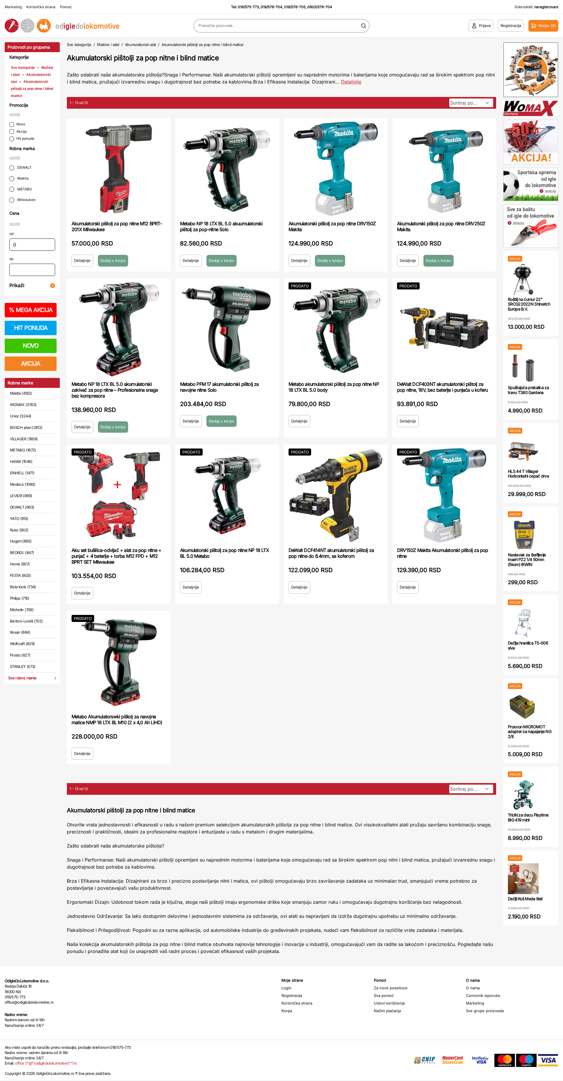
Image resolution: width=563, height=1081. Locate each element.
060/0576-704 (319, 7)
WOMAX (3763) (23, 404)
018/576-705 (295, 7)
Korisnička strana (40, 7)
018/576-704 (271, 7)
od (11, 233)
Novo (20, 124)
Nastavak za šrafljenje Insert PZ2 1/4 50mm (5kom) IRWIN (527, 559)
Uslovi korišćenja (389, 1003)
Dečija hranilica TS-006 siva (528, 645)
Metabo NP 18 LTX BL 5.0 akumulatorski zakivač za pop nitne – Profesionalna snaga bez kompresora (115, 390)
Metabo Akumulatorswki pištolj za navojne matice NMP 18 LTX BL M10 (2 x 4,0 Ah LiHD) (117, 719)
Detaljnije (351, 82)
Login (286, 987)
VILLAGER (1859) (24, 439)
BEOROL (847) (22, 552)
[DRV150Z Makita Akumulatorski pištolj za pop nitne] (444, 495)
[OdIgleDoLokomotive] (70, 26)
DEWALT (24, 167)
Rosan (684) (20, 632)
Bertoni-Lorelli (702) (26, 621)
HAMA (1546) (21, 461)
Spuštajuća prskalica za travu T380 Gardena (528, 390)
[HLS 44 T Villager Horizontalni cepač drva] (523, 451)
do (11, 259)
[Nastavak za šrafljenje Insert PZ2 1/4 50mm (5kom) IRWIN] (523, 534)
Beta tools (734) (23, 586)
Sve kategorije (23, 68)
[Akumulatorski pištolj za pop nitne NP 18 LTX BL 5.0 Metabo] (227, 495)
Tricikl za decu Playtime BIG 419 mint (528, 817)
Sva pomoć (384, 995)
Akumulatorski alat (140, 44)
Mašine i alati (108, 44)
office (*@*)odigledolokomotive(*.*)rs (46, 1063)
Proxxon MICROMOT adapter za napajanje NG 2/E (529, 731)
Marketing (13, 7)
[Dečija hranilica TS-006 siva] (523, 623)
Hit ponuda (25, 138)
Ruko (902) (19, 530)
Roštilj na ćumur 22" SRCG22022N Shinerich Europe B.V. (529, 304)
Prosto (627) (20, 655)
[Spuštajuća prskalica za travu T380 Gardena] (523, 367)
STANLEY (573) (22, 666)
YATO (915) (19, 518)
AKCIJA (30, 363)
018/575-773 (248, 7)
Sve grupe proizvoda (485, 1010)
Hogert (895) (20, 541)
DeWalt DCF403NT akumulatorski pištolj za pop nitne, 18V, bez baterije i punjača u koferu (442, 387)
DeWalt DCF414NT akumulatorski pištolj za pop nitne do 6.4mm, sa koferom (331, 553)
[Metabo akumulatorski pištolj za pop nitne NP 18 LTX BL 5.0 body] (336, 329)
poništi (14, 114)
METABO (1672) (23, 450)
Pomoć (66, 7)
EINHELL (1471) (22, 472)
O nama (473, 987)
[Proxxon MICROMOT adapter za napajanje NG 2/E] (523, 706)
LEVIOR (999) (21, 495)
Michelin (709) (21, 609)
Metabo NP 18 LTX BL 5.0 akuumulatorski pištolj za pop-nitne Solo (221, 226)
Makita (22, 178)
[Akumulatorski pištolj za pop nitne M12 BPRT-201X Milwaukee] (119, 169)
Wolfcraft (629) (22, 643)
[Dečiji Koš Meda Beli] (523, 878)
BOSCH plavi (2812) (26, 427)
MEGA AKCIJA (30, 309)
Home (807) (20, 564)
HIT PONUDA (31, 327)
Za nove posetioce (391, 987)
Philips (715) (19, 598)
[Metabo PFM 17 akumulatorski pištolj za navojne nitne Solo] (227, 329)
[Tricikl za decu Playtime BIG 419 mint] (523, 795)
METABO (24, 189)
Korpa (287, 1010)
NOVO (30, 345)
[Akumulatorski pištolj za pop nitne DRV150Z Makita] (336, 169)
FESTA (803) (20, 575)
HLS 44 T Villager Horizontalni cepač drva (528, 474)
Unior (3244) (20, 416)
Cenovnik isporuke (483, 995)
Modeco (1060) (22, 484)
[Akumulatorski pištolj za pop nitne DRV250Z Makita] (444, 169)
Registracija (292, 995)
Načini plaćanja (387, 1010)
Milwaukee (25, 199)
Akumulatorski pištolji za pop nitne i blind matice (32, 89)
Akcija (21, 131)
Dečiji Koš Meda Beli (525, 898)
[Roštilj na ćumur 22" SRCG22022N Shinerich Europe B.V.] (523, 279)
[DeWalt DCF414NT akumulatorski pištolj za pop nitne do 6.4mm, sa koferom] (336, 495)
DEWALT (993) (22, 507)
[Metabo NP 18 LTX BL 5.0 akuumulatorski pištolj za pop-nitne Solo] (227, 169)
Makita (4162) (21, 393)
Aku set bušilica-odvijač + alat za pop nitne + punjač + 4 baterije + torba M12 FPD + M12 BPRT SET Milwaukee (116, 556)
